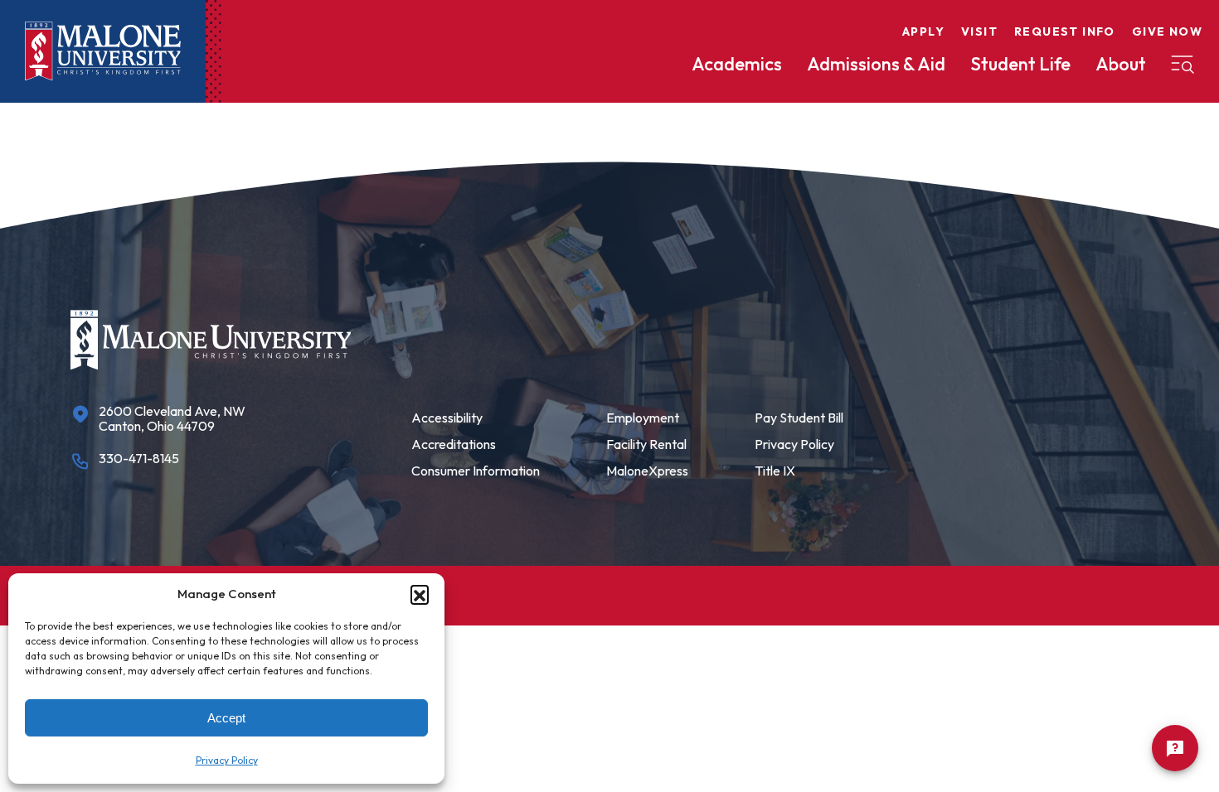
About (1120, 63)
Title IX (775, 470)
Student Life (1020, 63)
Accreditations (453, 444)
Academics (737, 63)
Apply (923, 31)
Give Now (1167, 31)
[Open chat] (1175, 748)
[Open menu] (1182, 64)
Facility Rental (646, 444)
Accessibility (447, 417)
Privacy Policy (227, 760)
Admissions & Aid (876, 63)
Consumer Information (475, 470)
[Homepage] (103, 51)
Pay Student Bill (799, 417)
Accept (226, 718)
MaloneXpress (647, 470)
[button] (419, 594)
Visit (979, 31)
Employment (642, 417)
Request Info (1064, 31)
